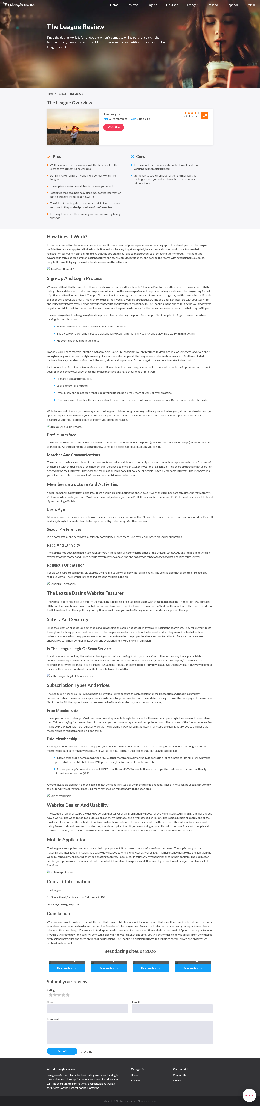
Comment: (53, 1019)
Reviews (136, 1080)
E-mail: (136, 1002)
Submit (62, 1051)
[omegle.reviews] (19, 5)
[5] (68, 995)
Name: (51, 1002)
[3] (59, 995)
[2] (55, 995)
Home (134, 1075)
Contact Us (179, 1075)
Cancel (86, 1051)
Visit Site (114, 127)
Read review (67, 968)
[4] (63, 995)
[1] (51, 995)
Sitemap (177, 1080)
